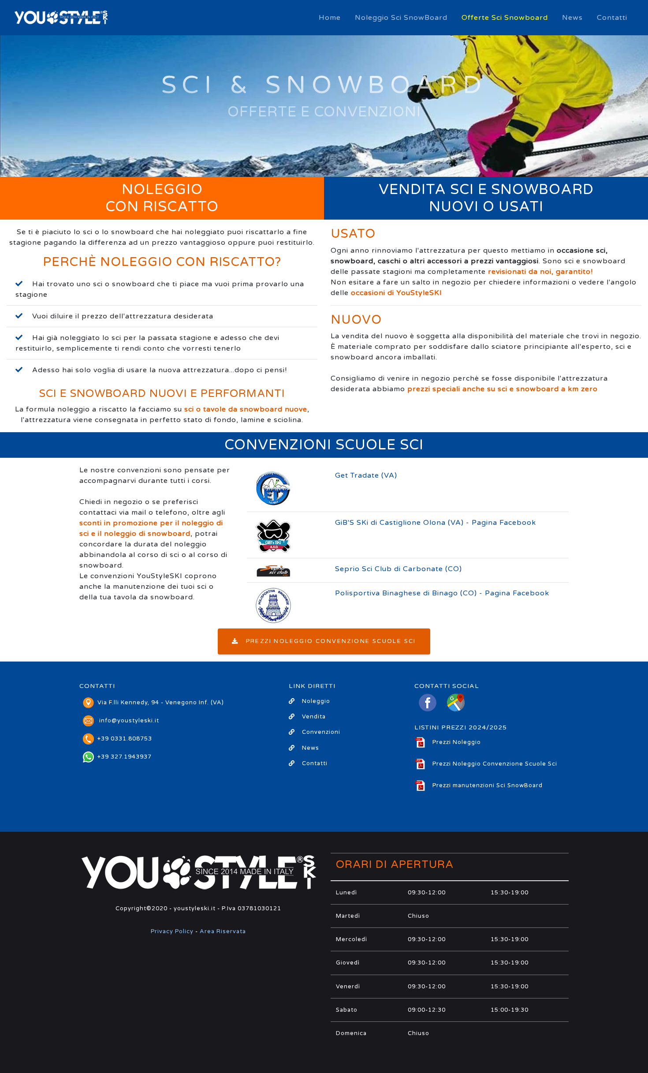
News (572, 17)
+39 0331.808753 (124, 738)
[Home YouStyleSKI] (61, 18)
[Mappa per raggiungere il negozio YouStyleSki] (456, 705)
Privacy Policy (172, 931)
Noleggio (316, 701)
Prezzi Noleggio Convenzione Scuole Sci (327, 641)
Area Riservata (223, 931)
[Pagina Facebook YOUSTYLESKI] (428, 705)
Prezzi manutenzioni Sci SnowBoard (487, 785)
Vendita (314, 716)
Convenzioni (321, 732)
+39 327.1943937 (124, 756)
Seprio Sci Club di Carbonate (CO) (398, 569)
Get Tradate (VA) (366, 475)
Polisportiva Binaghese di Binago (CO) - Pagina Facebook (442, 593)
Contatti (612, 17)
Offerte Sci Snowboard (505, 17)
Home (330, 17)
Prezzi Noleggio (456, 742)
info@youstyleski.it (129, 720)
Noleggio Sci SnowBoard (401, 17)
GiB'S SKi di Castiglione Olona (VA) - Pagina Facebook (435, 522)
